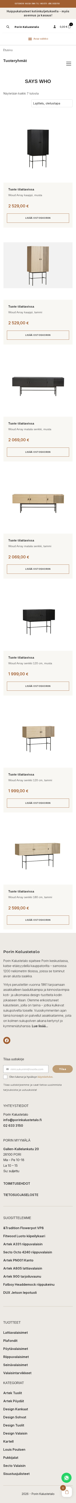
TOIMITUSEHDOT (16, 1183)
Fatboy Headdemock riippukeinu (29, 1284)
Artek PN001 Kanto (18, 1260)
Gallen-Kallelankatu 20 (21, 1149)
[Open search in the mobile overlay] (7, 27)
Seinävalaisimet (15, 1365)
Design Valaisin (15, 1433)
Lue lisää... (40, 1026)
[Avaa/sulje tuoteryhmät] (69, 63)
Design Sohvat (14, 1417)
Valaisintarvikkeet (17, 1373)
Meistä (43, 4)
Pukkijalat (10, 1458)
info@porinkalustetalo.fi (22, 1120)
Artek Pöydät (13, 1401)
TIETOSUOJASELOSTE (20, 1195)
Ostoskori (19, 4)
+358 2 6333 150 (54, 4)
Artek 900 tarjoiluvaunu (22, 1276)
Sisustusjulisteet (16, 1474)
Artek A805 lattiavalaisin (22, 1268)
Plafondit (10, 1341)
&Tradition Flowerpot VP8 (23, 1228)
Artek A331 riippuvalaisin (23, 1244)
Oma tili (36, 4)
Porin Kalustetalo (27, 26)
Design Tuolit (13, 1425)
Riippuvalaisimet (16, 1357)
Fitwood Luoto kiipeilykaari (24, 1236)
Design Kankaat (15, 1409)
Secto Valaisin (14, 1466)
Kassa (28, 4)
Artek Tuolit (12, 1393)
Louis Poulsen (14, 1449)
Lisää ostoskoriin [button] (38, 218)
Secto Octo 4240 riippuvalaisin (27, 1252)
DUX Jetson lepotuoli (20, 1293)
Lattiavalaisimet (15, 1333)
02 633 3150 (13, 1126)
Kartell (8, 1441)
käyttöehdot (45, 1076)
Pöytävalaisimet (15, 1349)
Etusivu (8, 50)
